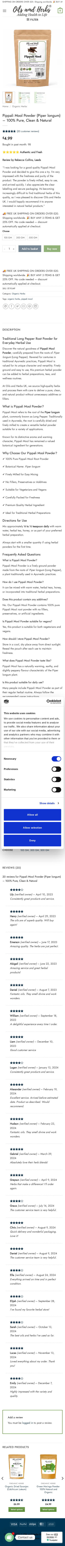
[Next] (57, 58)
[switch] (56, 769)
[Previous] (8, 58)
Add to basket (30, 249)
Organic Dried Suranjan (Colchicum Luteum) (16, 1488)
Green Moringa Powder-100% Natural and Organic (48, 1489)
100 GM (24, 850)
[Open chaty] (9, 1537)
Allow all (32, 814)
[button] (4, 11)
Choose (6, 231)
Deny (32, 840)
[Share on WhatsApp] (5, 306)
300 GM (34, 850)
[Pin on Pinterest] (29, 306)
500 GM (44, 850)
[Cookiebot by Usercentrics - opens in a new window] (46, 701)
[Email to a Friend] (23, 306)
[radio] (7, 237)
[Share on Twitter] (17, 306)
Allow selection (32, 827)
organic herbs (14, 298)
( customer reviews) (28, 131)
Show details (47, 803)
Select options (17, 1509)
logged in (27, 1423)
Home (5, 106)
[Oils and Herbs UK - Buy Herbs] (32, 11)
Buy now (52, 249)
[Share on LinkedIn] (35, 306)
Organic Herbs (19, 106)
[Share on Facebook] (11, 306)
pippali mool (26, 298)
